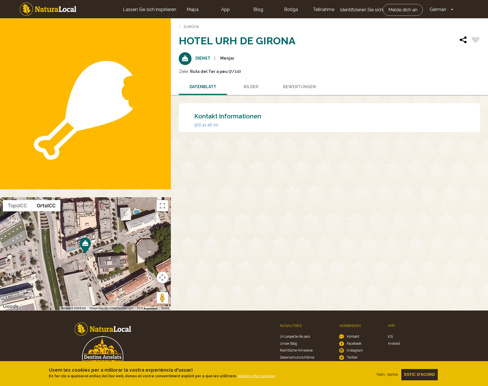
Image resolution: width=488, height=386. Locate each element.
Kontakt (353, 336)
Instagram (355, 350)
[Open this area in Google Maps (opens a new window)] (10, 306)
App (225, 9)
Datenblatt (202, 86)
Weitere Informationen (256, 376)
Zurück (191, 27)
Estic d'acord (419, 374)
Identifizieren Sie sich (361, 9)
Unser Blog (288, 343)
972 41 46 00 (206, 125)
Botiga (291, 9)
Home (48, 9)
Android (394, 343)
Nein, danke (387, 374)
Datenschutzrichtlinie (297, 357)
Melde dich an (402, 9)
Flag (475, 40)
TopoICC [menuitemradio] (17, 206)
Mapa (193, 9)
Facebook (354, 343)
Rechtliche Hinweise (296, 350)
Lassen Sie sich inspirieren (149, 9)
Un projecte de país (295, 336)
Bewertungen (299, 86)
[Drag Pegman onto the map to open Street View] (162, 297)
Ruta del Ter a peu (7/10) (215, 71)
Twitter (352, 357)
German (438, 9)
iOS (390, 336)
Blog (258, 9)
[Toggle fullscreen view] (162, 205)
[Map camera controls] (162, 277)
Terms (165, 308)
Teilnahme (323, 9)
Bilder (251, 86)
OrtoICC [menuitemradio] (46, 206)
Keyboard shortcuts (73, 308)
